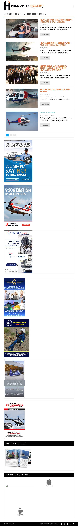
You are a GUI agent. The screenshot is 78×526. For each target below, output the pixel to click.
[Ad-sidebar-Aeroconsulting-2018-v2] (14, 316)
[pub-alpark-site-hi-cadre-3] (14, 397)
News (48, 25)
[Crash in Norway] (22, 121)
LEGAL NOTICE (44, 524)
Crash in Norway (47, 112)
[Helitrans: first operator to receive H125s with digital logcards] (22, 28)
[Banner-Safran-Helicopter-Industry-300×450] (18, 272)
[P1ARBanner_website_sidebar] (16, 356)
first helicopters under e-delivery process (55, 90)
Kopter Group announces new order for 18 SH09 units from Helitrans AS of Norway (53, 68)
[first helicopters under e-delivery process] (22, 98)
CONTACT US (54, 524)
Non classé (51, 115)
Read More (45, 34)
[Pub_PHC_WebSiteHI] (14, 438)
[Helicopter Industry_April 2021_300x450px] (18, 227)
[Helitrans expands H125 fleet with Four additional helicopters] (22, 51)
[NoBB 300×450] (18, 182)
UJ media (11, 524)
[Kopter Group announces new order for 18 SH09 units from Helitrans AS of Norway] (22, 74)
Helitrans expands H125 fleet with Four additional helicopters (55, 44)
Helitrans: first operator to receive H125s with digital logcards (56, 21)
